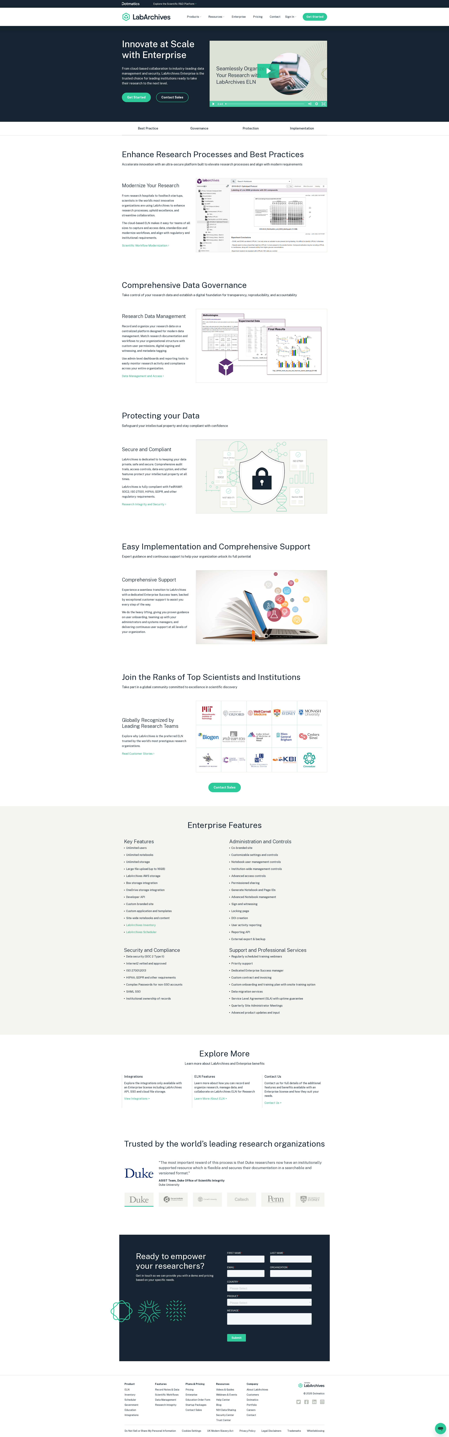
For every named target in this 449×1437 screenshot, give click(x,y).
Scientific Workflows (167, 1394)
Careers (251, 1410)
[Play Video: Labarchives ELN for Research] (268, 71)
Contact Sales (172, 97)
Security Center (225, 1415)
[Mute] (309, 104)
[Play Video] (213, 104)
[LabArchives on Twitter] (298, 1402)
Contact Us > (273, 1103)
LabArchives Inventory (141, 925)
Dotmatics (252, 1399)
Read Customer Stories (137, 753)
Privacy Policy (247, 1430)
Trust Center (223, 1420)
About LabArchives (257, 1389)
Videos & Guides (225, 1389)
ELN (127, 1389)
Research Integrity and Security (143, 504)
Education (130, 1410)
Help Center (223, 1399)
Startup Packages (196, 1404)
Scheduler (130, 1399)
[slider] (265, 104)
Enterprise (239, 16)
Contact (275, 16)
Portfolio (252, 1404)
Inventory (130, 1394)
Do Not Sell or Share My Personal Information (150, 1430)
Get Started (314, 16)
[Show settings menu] (316, 104)
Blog (219, 1404)
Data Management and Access (142, 376)
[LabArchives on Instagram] (322, 1402)
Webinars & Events (226, 1394)
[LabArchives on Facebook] (306, 1402)
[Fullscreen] (323, 104)
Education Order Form (198, 1399)
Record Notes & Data (167, 1389)
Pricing (258, 16)
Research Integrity (165, 1404)
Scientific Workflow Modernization (144, 245)
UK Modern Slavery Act (220, 1430)
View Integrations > (137, 1098)
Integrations (132, 1415)
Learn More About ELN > (210, 1098)
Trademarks (294, 1430)
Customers (253, 1394)
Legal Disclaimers (271, 1430)
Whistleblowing (315, 1430)
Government (131, 1404)
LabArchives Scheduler (141, 932)
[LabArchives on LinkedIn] (314, 1402)
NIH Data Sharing (226, 1410)
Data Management (165, 1399)
